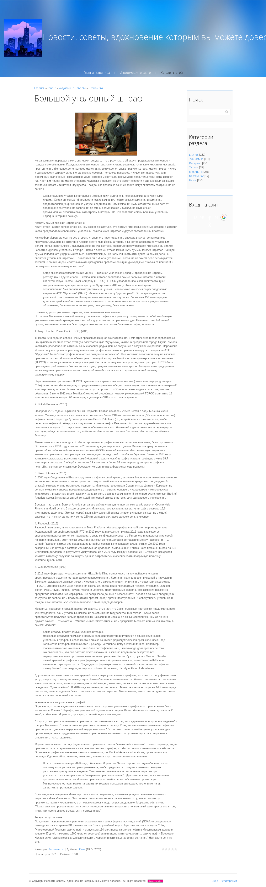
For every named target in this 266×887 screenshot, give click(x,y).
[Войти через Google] (223, 217)
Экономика (96, 88)
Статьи (52, 88)
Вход (215, 881)
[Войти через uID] (195, 217)
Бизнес (193, 154)
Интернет (195, 163)
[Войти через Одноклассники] (210, 224)
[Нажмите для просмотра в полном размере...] (106, 134)
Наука (192, 180)
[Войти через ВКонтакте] (202, 217)
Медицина (196, 172)
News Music (196, 176)
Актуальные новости (72, 88)
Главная (39, 88)
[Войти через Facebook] (209, 217)
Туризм (193, 167)
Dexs (82, 849)
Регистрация (228, 881)
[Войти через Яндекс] (216, 217)
